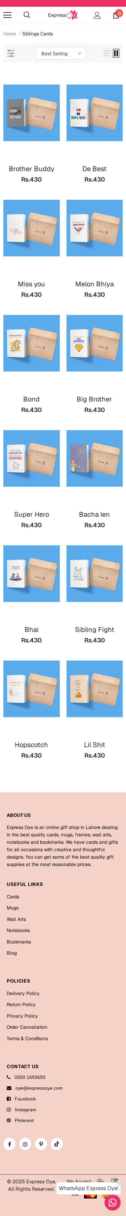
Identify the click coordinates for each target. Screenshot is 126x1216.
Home (9, 34)
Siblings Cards (37, 34)
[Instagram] (25, 1144)
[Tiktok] (57, 1144)
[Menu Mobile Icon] (7, 15)
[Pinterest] (41, 1144)
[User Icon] (97, 15)
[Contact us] (112, 1202)
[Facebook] (9, 1144)
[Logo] (63, 14)
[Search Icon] (27, 15)
